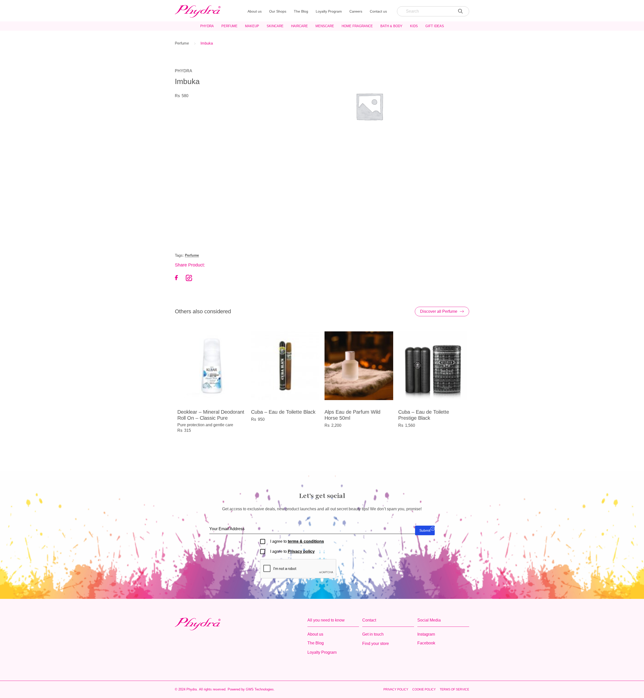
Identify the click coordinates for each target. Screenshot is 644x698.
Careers (355, 11)
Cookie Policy (424, 689)
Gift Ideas (434, 26)
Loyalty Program (329, 11)
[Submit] (460, 11)
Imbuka (206, 43)
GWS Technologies (260, 689)
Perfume (229, 26)
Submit (424, 530)
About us (255, 11)
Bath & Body (391, 26)
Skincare (275, 26)
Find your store (375, 643)
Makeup (252, 26)
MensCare (324, 26)
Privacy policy (301, 551)
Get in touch (373, 634)
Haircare (299, 26)
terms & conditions (306, 541)
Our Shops (277, 11)
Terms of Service (454, 689)
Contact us (378, 11)
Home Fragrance (357, 26)
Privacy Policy (395, 689)
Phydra (207, 26)
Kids (414, 26)
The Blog (301, 11)
